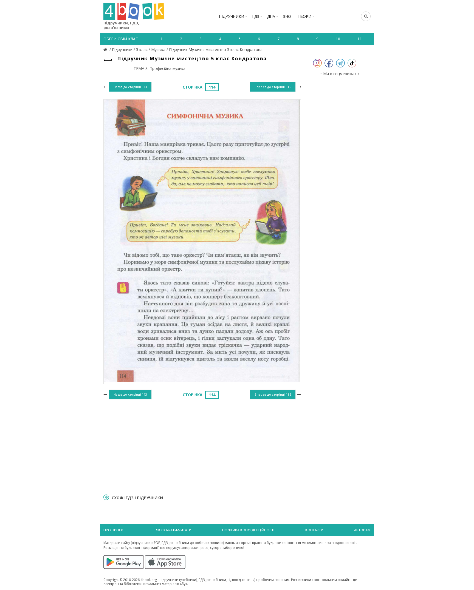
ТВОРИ (304, 16)
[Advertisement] (202, 445)
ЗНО (287, 16)
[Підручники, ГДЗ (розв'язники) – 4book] (105, 49)
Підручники (231, 16)
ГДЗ (255, 16)
